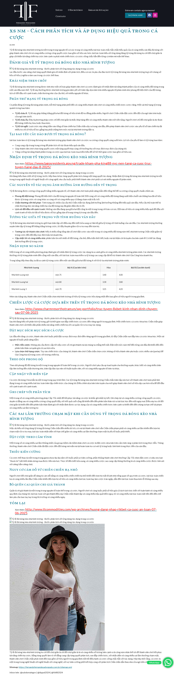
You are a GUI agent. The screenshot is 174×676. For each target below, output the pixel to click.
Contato (61, 16)
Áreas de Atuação (98, 10)
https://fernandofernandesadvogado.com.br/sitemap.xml (45, 667)
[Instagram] (155, 15)
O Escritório (75, 10)
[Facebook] (149, 15)
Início (59, 10)
